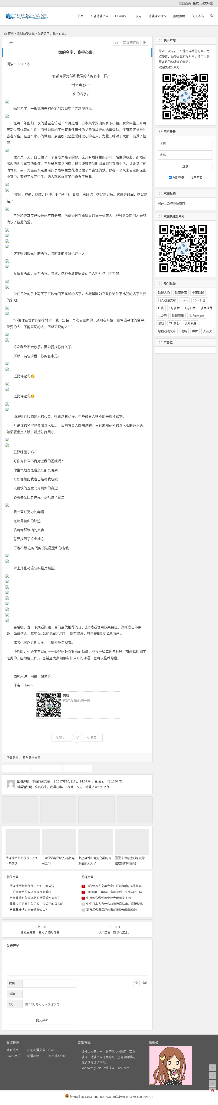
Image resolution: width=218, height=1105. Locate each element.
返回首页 (185, 3)
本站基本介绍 (57, 1056)
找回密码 (195, 177)
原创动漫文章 (99, 16)
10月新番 (199, 300)
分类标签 (207, 3)
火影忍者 (191, 323)
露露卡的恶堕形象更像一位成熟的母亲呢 (36, 904)
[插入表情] (136, 983)
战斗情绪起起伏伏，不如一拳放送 (32, 886)
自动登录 (178, 177)
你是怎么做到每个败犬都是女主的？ (110, 898)
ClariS (120, 16)
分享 (93, 737)
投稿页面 (179, 16)
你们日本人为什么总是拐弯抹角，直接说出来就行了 (120, 904)
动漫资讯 (178, 315)
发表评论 (132, 42)
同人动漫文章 (167, 300)
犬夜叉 (207, 331)
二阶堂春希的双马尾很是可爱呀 (30, 892)
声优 (195, 331)
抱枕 (196, 3)
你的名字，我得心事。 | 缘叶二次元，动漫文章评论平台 (72, 787)
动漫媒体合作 (157, 16)
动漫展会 (33, 1056)
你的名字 (17, 768)
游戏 (161, 323)
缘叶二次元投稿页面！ (173, 203)
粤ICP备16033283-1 (139, 1097)
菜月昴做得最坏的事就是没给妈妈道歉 (111, 910)
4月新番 (190, 308)
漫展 (184, 331)
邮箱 (12, 994)
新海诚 (77, 768)
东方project (196, 315)
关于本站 (198, 16)
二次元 (137, 16)
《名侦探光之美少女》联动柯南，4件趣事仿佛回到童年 (122, 886)
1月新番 (174, 308)
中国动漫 (198, 292)
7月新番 (174, 323)
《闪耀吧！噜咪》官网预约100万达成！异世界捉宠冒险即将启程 (129, 892)
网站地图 (119, 1097)
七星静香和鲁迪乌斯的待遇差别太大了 (35, 898)
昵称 (12, 983)
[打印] (116, 43)
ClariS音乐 (13, 1056)
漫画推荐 (206, 308)
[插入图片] (145, 983)
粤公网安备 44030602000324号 (90, 1097)
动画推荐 (47, 768)
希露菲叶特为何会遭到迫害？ (29, 910)
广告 (161, 308)
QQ (11, 1004)
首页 (81, 16)
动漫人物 (164, 292)
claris (184, 300)
